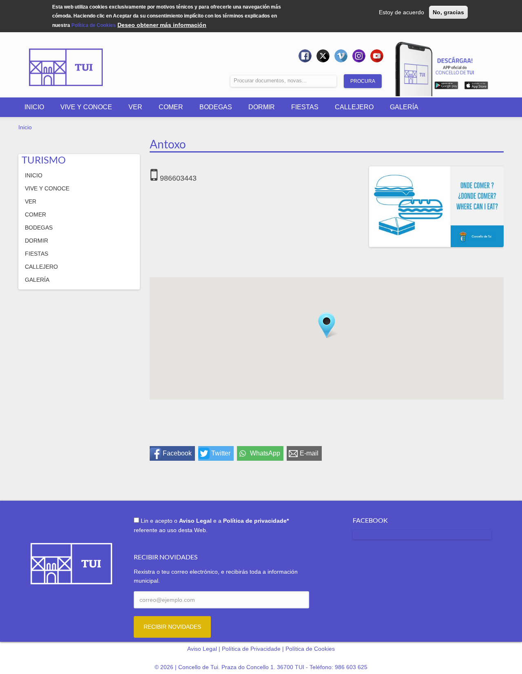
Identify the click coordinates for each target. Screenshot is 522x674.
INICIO (34, 107)
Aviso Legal (202, 648)
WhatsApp (265, 453)
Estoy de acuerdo (401, 12)
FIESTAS (305, 107)
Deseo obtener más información (161, 25)
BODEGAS (215, 107)
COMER (171, 107)
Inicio (25, 127)
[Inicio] (66, 61)
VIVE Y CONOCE (86, 107)
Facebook (177, 453)
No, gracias (448, 12)
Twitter (220, 453)
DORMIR (261, 107)
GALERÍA (404, 107)
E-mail (309, 453)
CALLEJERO (354, 107)
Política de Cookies (93, 25)
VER (135, 107)
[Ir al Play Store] (446, 87)
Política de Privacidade (251, 648)
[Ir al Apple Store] (476, 87)
